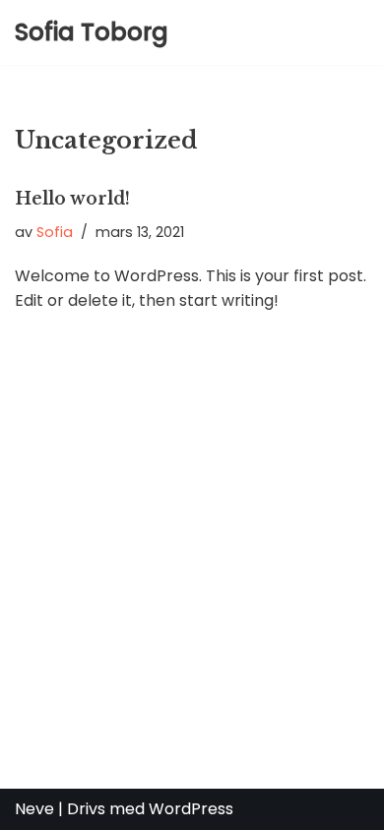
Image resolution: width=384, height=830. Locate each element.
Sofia (54, 232)
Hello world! (72, 198)
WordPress (191, 809)
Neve (34, 809)
